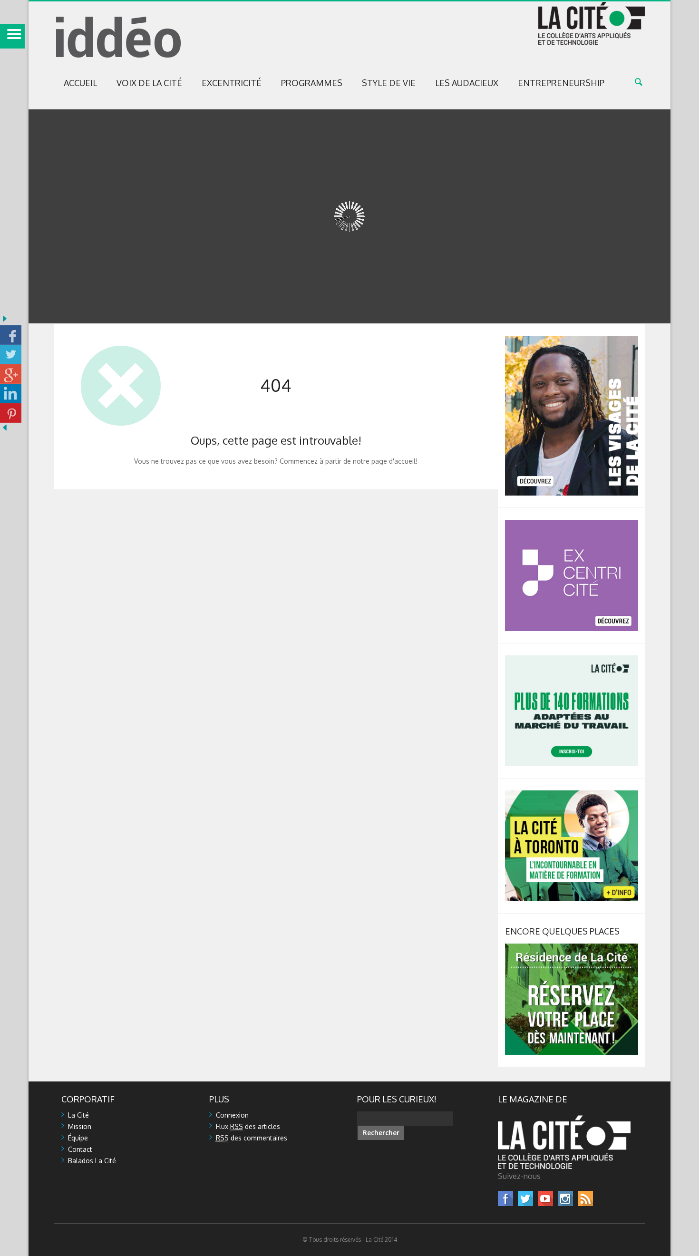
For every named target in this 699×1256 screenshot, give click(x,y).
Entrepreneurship (561, 83)
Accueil (80, 83)
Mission (79, 1126)
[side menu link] (12, 36)
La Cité (78, 1115)
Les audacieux (466, 83)
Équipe (78, 1138)
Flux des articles (248, 1126)
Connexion (232, 1115)
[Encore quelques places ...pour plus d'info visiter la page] (571, 948)
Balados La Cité (92, 1161)
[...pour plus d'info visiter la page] (571, 340)
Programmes (311, 83)
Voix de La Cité (149, 83)
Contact (80, 1149)
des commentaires (251, 1138)
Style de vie (389, 83)
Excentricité (232, 83)
